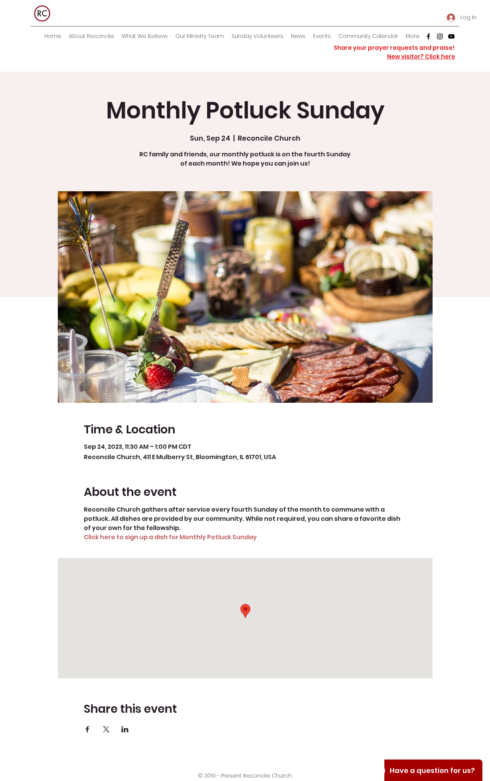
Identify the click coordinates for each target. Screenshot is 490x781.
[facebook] (428, 36)
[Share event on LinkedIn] (125, 729)
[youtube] (451, 36)
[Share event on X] (106, 729)
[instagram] (440, 36)
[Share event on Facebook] (87, 729)
